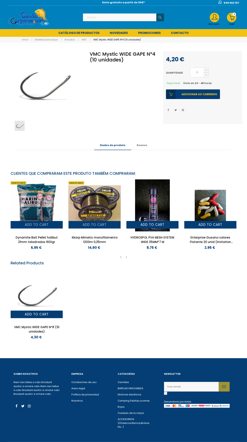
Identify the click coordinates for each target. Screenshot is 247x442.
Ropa (121, 407)
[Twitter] (23, 406)
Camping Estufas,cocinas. (134, 401)
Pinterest (183, 110)
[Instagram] (29, 406)
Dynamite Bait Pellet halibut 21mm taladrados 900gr (37, 239)
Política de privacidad (85, 394)
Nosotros (77, 401)
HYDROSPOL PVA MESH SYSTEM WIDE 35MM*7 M (152, 239)
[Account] (214, 17)
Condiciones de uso (84, 382)
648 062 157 (231, 3)
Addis (187, 401)
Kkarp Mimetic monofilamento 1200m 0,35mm (95, 239)
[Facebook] (16, 406)
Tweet (175, 110)
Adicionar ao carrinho (199, 94)
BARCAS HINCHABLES (130, 388)
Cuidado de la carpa (131, 413)
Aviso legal (78, 388)
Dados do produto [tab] (112, 145)
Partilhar (168, 110)
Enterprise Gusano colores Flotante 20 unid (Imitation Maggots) (210, 239)
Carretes (123, 382)
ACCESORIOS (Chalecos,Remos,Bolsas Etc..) (133, 423)
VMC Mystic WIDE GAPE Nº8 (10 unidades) (36, 329)
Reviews (142, 145)
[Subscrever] (224, 387)
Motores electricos (129, 394)
